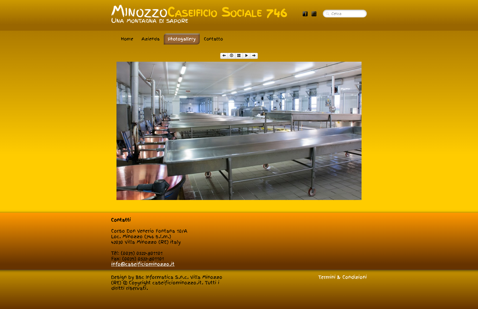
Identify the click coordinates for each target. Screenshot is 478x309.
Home (127, 39)
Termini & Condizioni (342, 277)
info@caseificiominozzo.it (143, 264)
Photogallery (182, 39)
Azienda (151, 39)
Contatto (213, 39)
